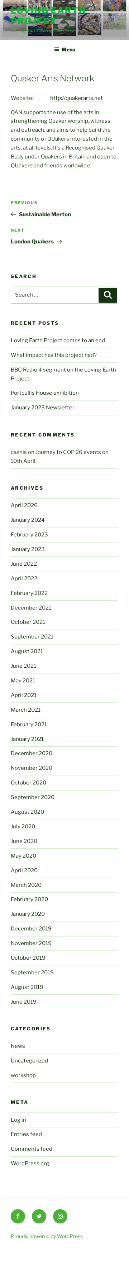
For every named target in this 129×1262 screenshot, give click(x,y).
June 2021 (23, 666)
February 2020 (29, 899)
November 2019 (31, 943)
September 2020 (32, 797)
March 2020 (26, 885)
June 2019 (24, 1002)
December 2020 (31, 753)
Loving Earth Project (48, 15)
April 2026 (24, 505)
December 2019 (31, 928)
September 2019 (32, 972)
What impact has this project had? (54, 355)
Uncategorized (29, 1060)
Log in (18, 1120)
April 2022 (24, 578)
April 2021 (24, 695)
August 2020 (27, 812)
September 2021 (32, 636)
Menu (68, 49)
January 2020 (28, 914)
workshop (23, 1075)
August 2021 (27, 651)
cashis (19, 452)
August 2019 (27, 987)
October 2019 (28, 958)
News (18, 1046)
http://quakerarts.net (76, 98)
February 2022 (29, 593)
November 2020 (31, 768)
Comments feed (31, 1149)
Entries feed (26, 1134)
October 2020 (28, 782)
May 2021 (23, 680)
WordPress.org (30, 1163)
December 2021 (31, 608)
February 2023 (29, 534)
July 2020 (23, 826)
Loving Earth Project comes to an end (58, 340)
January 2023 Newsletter (43, 407)
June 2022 (24, 564)
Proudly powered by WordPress (47, 1236)
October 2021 (28, 622)
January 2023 (28, 549)
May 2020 (23, 856)
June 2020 (24, 841)
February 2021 (29, 724)
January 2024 (28, 520)
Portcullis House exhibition (45, 393)
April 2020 (24, 870)
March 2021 (25, 710)
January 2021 (27, 739)
